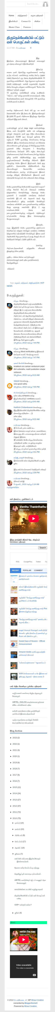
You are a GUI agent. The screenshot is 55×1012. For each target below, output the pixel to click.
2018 (15, 769)
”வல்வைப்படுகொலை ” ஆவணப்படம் (32, 663)
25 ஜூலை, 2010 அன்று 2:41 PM (26, 452)
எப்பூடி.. (16, 301)
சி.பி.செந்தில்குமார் (21, 393)
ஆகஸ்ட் (18, 848)
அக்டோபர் (19, 835)
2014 (15, 793)
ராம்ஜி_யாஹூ (19, 458)
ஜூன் (17, 913)
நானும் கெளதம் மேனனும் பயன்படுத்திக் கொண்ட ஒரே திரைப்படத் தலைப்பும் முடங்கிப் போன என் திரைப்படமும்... (35, 633)
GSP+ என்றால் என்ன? (23, 905)
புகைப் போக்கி (19, 363)
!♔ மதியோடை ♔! (20, 1000)
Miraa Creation (37, 1000)
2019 (15, 763)
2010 (15, 818)
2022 (15, 744)
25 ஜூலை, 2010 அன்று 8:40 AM (26, 402)
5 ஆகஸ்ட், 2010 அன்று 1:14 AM (26, 484)
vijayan (17, 381)
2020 (15, 756)
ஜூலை (17, 854)
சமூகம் (17, 283)
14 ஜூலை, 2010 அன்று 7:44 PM (26, 343)
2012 (15, 806)
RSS (17, 562)
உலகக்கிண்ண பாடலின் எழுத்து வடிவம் (29, 889)
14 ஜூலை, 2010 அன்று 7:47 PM (26, 357)
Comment (38, 570)
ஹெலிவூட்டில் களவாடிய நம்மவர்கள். (28, 874)
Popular (27, 570)
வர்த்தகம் (24, 283)
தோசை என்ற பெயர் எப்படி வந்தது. (27, 868)
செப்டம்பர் (18, 842)
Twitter (38, 562)
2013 (15, 800)
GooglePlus (28, 562)
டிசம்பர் (17, 823)
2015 (15, 787)
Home (11, 15)
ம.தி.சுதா (17, 425)
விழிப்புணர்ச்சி (34, 283)
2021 (15, 750)
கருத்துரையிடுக (13, 487)
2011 (15, 812)
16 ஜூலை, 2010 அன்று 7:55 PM (26, 387)
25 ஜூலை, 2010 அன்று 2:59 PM (26, 473)
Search (45, 4)
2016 (15, 781)
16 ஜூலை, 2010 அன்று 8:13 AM (26, 375)
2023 (15, 738)
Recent (15, 570)
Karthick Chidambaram (23, 407)
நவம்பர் (18, 829)
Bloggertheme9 (31, 1003)
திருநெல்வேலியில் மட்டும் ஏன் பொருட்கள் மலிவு (25, 40)
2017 (15, 775)
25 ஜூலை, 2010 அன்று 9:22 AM (26, 419)
